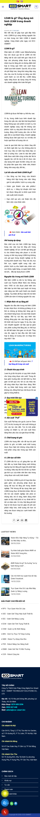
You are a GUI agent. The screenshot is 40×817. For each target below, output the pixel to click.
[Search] (36, 6)
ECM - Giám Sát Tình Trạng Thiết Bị (15, 624)
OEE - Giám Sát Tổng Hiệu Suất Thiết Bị (17, 614)
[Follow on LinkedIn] (15, 803)
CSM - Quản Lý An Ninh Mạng (13, 629)
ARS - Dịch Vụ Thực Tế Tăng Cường (16, 634)
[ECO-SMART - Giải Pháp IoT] (20, 7)
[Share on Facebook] (14, 520)
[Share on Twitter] (18, 520)
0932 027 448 (11, 707)
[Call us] (11, 803)
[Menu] (3, 6)
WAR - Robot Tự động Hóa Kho (14, 639)
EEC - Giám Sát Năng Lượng (13, 619)
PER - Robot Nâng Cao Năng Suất (15, 644)
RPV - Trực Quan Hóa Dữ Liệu (13, 609)
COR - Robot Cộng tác (10, 654)
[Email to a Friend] (22, 520)
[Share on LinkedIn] (26, 520)
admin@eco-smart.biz (15, 710)
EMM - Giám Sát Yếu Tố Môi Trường (16, 649)
